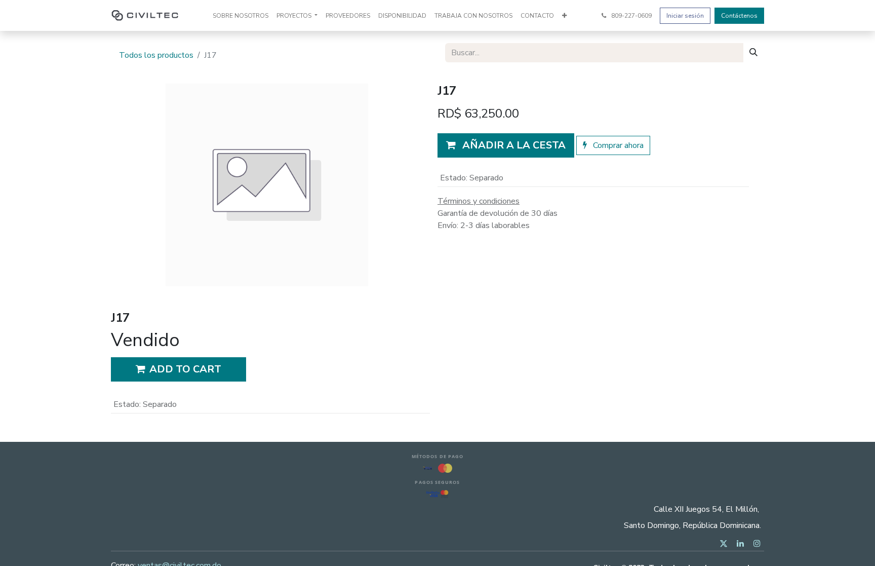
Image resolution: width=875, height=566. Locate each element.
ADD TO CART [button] (185, 369)
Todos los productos (156, 55)
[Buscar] (753, 52)
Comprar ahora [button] (617, 145)
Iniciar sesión (685, 16)
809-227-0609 (631, 16)
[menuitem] (240, 15)
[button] (505, 145)
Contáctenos (739, 16)
